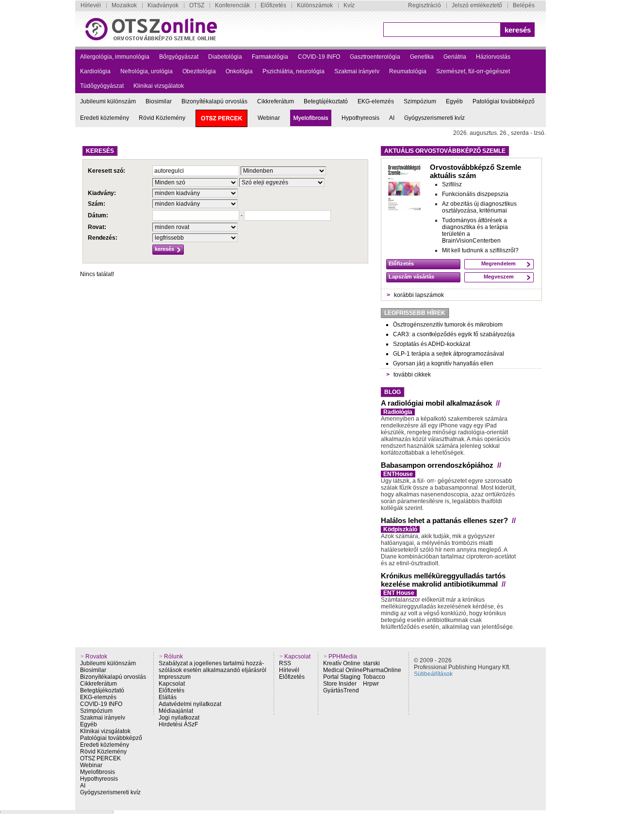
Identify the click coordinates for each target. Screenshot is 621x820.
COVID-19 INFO (319, 56)
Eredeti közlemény (104, 118)
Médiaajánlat (176, 710)
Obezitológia (199, 71)
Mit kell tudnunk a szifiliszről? (480, 250)
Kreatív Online (341, 663)
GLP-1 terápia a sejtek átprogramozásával (448, 353)
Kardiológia (95, 71)
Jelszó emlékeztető (477, 5)
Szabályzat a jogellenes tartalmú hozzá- (211, 663)
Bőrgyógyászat (178, 56)
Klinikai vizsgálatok (158, 85)
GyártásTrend (341, 690)
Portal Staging (341, 676)
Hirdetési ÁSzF (178, 724)
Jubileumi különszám (108, 101)
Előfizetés (273, 5)
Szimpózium (420, 101)
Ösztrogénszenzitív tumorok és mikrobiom (448, 324)
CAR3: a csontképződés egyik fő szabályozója (454, 334)
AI (391, 118)
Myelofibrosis (97, 772)
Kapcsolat (172, 683)
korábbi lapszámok (419, 295)
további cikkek (412, 374)
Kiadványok (163, 5)
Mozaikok (124, 5)
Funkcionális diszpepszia (475, 194)
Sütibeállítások (433, 674)
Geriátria (454, 56)
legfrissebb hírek (414, 313)
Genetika (422, 56)
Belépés (524, 5)
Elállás (168, 697)
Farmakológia (270, 56)
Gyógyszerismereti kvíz (434, 118)
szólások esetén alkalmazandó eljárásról (212, 670)
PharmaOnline (382, 670)
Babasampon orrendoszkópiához (437, 465)
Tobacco (374, 676)
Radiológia (397, 412)
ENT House (398, 593)
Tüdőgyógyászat (102, 85)
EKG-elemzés (376, 101)
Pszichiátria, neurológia (293, 71)
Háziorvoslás (493, 56)
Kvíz (349, 5)
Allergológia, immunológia (114, 56)
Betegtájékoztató (326, 101)
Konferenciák (232, 5)
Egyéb (454, 101)
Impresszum (175, 676)
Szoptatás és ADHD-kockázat (431, 344)
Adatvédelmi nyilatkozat (190, 704)
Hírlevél (91, 5)
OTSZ (196, 5)
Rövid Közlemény (162, 118)
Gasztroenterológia (375, 56)
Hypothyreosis (360, 118)
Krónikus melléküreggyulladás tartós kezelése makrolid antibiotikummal (443, 580)
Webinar (269, 118)
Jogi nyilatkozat (179, 717)
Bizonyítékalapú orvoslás (214, 101)
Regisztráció (424, 5)
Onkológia (239, 71)
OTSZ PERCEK (100, 758)
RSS (285, 663)
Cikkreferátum (275, 101)
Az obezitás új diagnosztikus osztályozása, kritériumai (479, 207)
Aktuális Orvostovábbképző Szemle (445, 151)
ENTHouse (398, 474)
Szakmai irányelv (356, 71)
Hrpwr (371, 683)
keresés (518, 30)
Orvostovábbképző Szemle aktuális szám (475, 171)
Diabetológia (225, 56)
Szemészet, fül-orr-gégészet (473, 71)
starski (371, 663)
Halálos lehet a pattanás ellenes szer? (444, 520)
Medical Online (343, 670)
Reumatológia (407, 71)
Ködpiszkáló (400, 529)
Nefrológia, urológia (146, 71)
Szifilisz (452, 184)
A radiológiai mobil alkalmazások (436, 403)
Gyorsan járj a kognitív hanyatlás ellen (443, 363)
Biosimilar (159, 101)
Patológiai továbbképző (504, 101)
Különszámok (315, 5)
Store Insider (340, 683)
